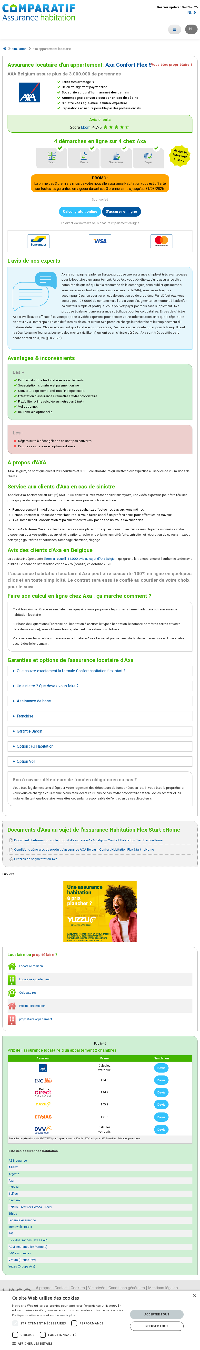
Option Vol (26, 761)
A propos (43, 1288)
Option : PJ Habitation (35, 746)
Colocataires (28, 992)
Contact (61, 1288)
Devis (161, 1068)
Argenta (14, 1174)
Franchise (25, 716)
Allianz (13, 1167)
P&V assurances (20, 1253)
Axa (11, 1180)
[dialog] (100, 1320)
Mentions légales (163, 1288)
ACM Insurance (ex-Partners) (28, 1247)
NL (189, 12)
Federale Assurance (22, 1220)
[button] (68, 1343)
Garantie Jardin (29, 731)
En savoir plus (65, 1315)
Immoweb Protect (20, 1227)
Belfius (13, 1193)
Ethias (13, 1213)
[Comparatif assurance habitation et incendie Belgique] (38, 12)
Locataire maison (31, 966)
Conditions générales (127, 1288)
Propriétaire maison (32, 1006)
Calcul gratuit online (80, 212)
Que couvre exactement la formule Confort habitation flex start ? (71, 671)
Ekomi (86, 127)
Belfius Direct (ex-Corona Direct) (30, 1207)
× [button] (194, 1296)
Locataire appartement (34, 979)
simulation (19, 49)
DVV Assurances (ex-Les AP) (28, 1240)
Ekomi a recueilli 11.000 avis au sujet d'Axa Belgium (80, 558)
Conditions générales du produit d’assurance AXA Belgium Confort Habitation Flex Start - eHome (83, 849)
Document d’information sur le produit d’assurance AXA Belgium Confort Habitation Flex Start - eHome (87, 840)
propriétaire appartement (35, 1019)
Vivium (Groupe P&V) (22, 1260)
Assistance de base (34, 701)
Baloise (14, 1187)
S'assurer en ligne (121, 212)
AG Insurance (18, 1160)
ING (11, 1233)
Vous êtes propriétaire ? (171, 65)
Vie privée (96, 1288)
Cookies (78, 1288)
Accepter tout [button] (156, 1314)
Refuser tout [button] (156, 1326)
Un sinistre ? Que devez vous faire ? (48, 686)
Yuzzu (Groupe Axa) (22, 1266)
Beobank (14, 1200)
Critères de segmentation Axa (35, 859)
